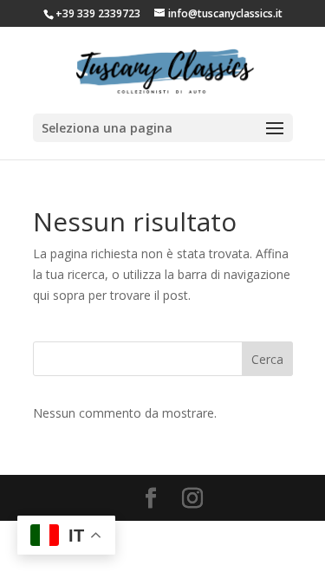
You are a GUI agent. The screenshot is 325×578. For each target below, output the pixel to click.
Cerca (267, 359)
